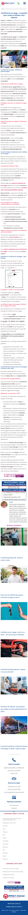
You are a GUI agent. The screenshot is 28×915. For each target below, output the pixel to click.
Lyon (4, 829)
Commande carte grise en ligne (11, 869)
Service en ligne (14, 783)
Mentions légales (14, 903)
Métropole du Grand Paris (9, 823)
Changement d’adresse (8, 875)
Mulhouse (5, 859)
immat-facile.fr (14, 237)
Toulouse (5, 832)
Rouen (4, 856)
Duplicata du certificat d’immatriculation (13, 872)
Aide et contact (14, 764)
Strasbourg (5, 844)
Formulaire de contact (14, 907)
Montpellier (5, 841)
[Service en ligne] (14, 778)
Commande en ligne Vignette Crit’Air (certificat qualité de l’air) (12, 819)
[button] (25, 3)
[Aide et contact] (14, 760)
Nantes (4, 838)
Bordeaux (5, 847)
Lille (4, 850)
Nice (4, 835)
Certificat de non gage (8, 878)
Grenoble (5, 853)
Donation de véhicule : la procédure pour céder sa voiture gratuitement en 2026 (14, 709)
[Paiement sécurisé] (14, 797)
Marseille (5, 826)
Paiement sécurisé (14, 802)
